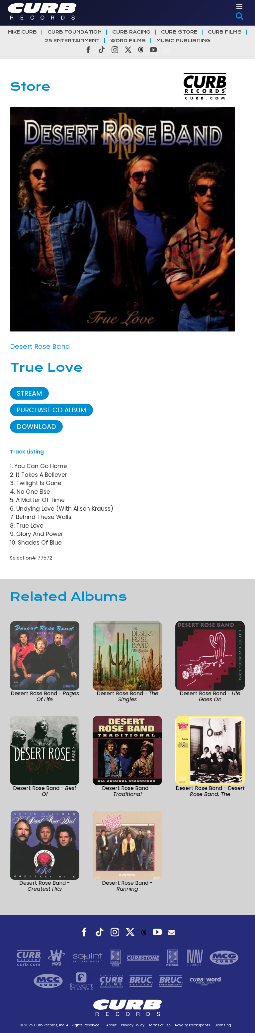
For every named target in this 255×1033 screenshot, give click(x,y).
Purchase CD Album (51, 410)
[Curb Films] (112, 980)
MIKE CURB (22, 32)
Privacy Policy (132, 1025)
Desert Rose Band (40, 346)
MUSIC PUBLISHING (183, 41)
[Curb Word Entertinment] (205, 980)
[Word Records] (57, 957)
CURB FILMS (225, 32)
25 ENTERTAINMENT (72, 41)
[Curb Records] (29, 957)
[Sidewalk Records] (116, 957)
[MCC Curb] (49, 980)
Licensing (222, 1025)
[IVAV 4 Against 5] (196, 957)
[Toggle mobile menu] (239, 6)
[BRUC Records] (142, 980)
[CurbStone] (144, 957)
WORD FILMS (128, 41)
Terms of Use (160, 1025)
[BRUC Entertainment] (172, 980)
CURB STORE (179, 32)
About (111, 1025)
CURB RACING (131, 32)
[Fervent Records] (81, 980)
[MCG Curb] (224, 957)
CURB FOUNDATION (74, 32)
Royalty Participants (192, 1025)
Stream (29, 393)
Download (36, 426)
